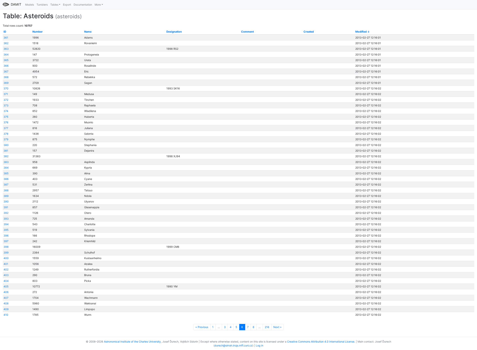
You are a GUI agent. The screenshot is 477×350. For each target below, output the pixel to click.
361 (6, 37)
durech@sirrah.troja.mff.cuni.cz (233, 345)
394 (6, 224)
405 (6, 286)
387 (6, 184)
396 (6, 235)
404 (6, 280)
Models (29, 4)
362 (6, 43)
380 (6, 145)
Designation (174, 31)
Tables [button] (54, 4)
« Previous (201, 327)
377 (6, 128)
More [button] (98, 4)
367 (6, 71)
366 (6, 65)
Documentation (83, 4)
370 (6, 88)
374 (6, 111)
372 (6, 99)
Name (87, 31)
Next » (277, 327)
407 (6, 297)
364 (6, 54)
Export (67, 4)
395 (6, 229)
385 (6, 173)
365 (6, 60)
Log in (259, 345)
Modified (361, 31)
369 (6, 82)
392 (6, 212)
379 (6, 139)
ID (5, 31)
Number (37, 31)
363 (6, 48)
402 (6, 269)
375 (6, 116)
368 (6, 77)
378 (6, 133)
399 (6, 252)
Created (309, 31)
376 (6, 122)
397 (6, 241)
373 (6, 105)
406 (6, 292)
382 (6, 156)
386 (6, 178)
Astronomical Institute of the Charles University (132, 341)
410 (6, 314)
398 (6, 246)
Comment (247, 31)
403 (6, 275)
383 (6, 162)
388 (6, 190)
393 (6, 218)
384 (6, 167)
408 (6, 303)
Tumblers (42, 4)
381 (6, 150)
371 (6, 94)
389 (6, 195)
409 (6, 309)
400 (6, 258)
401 (6, 263)
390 (6, 201)
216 (267, 327)
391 (6, 207)
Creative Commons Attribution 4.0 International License (320, 341)
